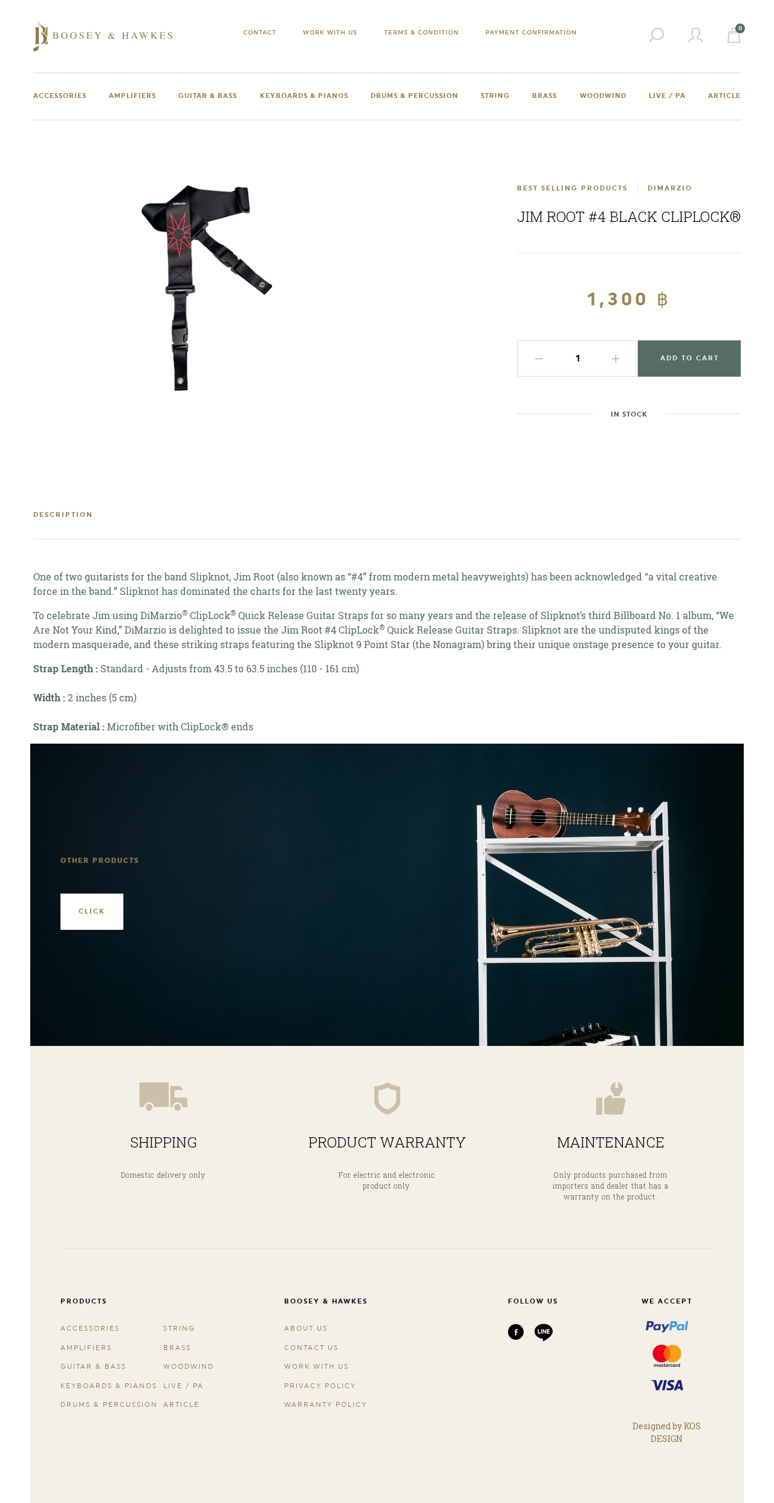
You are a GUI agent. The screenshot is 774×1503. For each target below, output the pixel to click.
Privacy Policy (320, 1386)
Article (724, 96)
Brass (544, 96)
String (495, 96)
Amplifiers (132, 96)
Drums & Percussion (414, 96)
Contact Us (311, 1348)
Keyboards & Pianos (304, 96)
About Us (306, 1329)
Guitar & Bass (207, 96)
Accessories (59, 96)
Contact (259, 32)
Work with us (330, 32)
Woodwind (603, 96)
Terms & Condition (421, 32)
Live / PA (667, 96)
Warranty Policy (325, 1405)
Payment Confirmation (531, 32)
